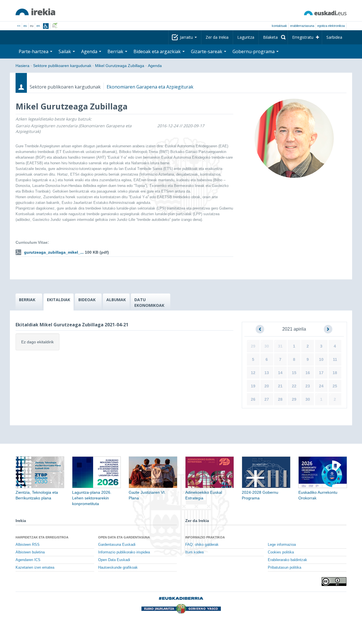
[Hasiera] (35, 11)
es (25, 25)
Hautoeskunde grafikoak (118, 568)
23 (307, 386)
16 (307, 372)
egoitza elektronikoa (331, 25)
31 (280, 346)
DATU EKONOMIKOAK (149, 302)
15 (294, 372)
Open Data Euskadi (114, 560)
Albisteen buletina (30, 552)
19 (253, 386)
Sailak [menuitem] (65, 51)
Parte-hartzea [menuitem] (34, 51)
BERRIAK (27, 299)
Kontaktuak (279, 25)
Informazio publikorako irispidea (124, 552)
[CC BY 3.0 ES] (334, 581)
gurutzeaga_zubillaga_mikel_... (54, 252)
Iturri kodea (194, 552)
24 (321, 386)
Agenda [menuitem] (89, 51)
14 (280, 372)
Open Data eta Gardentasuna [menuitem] (124, 537)
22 (294, 386)
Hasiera (22, 65)
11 (335, 359)
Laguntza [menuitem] (245, 37)
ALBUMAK (116, 299)
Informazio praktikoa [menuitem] (205, 537)
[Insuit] (46, 26)
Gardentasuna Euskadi (116, 545)
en (38, 25)
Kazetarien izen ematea (35, 568)
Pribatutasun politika (284, 568)
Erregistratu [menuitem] (302, 37)
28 (280, 399)
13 (266, 372)
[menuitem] (273, 37)
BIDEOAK (87, 299)
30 (266, 346)
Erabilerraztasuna (302, 25)
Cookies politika (281, 552)
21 (280, 386)
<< (18, 25)
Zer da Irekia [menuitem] (217, 37)
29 (253, 346)
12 (253, 372)
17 (321, 372)
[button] (260, 329)
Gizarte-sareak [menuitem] (207, 51)
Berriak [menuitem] (115, 51)
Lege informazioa (282, 545)
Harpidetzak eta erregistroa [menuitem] (42, 537)
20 (266, 386)
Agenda (155, 65)
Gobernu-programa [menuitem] (254, 51)
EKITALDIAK (58, 299)
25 (335, 386)
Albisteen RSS (28, 545)
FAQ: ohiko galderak (202, 545)
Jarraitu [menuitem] (187, 37)
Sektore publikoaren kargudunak (62, 65)
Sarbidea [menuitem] (334, 37)
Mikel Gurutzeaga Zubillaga (119, 65)
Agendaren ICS (28, 560)
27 (266, 399)
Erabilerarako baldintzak (287, 560)
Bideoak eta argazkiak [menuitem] (157, 51)
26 (253, 399)
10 (321, 359)
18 (335, 372)
